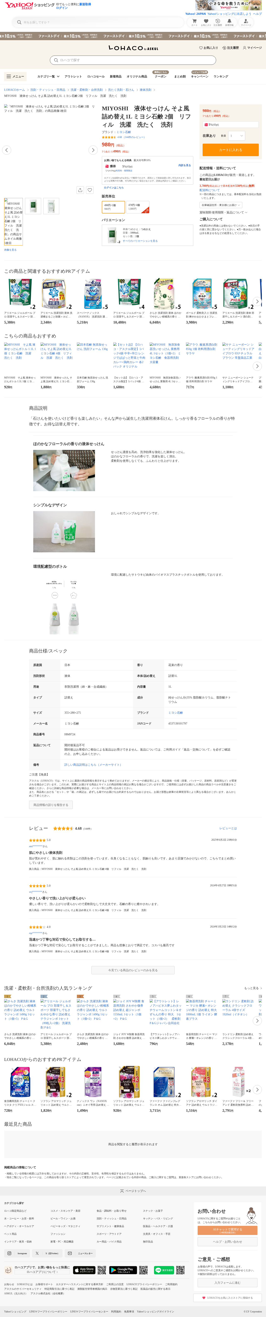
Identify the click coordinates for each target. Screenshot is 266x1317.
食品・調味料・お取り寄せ (112, 1211)
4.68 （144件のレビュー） (131, 137)
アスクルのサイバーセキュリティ (23, 1288)
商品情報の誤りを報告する (50, 805)
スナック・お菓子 (153, 1211)
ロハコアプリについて (41, 1271)
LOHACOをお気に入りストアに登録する (230, 1297)
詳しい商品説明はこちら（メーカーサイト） (93, 764)
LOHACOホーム (14, 89)
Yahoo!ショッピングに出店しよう (229, 13)
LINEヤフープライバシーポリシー (48, 1311)
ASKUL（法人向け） (16, 1293)
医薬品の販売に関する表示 (155, 1288)
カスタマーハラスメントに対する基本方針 (79, 1284)
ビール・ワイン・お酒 (62, 1218)
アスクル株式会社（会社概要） (48, 1293)
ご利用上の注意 (115, 1284)
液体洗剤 (145, 89)
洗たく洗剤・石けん (121, 89)
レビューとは (228, 828)
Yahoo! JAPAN (195, 13)
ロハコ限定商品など (15, 1211)
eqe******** (35, 933)
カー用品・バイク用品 (109, 1241)
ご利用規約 (171, 1284)
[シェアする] (80, 190)
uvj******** (35, 891)
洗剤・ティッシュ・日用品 (47, 89)
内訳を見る (185, 165)
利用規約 (116, 1311)
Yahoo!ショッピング (15, 1311)
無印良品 (148, 1241)
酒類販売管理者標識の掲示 (92, 1288)
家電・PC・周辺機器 (62, 1241)
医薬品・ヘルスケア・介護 (158, 1226)
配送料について (210, 190)
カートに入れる (230, 150)
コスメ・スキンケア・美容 (65, 1211)
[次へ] (93, 150)
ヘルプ (257, 13)
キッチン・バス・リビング (158, 1218)
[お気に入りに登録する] (90, 190)
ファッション (57, 1234)
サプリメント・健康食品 (110, 1226)
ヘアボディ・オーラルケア (19, 1226)
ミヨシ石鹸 (123, 132)
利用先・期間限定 (124, 170)
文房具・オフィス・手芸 (156, 1234)
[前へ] (6, 150)
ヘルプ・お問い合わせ (227, 1241)
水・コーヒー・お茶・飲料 (19, 1218)
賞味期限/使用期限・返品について (222, 212)
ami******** (36, 846)
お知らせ (9, 1284)
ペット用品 (10, 1234)
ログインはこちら (114, 187)
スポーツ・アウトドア (109, 1234)
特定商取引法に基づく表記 (59, 1288)
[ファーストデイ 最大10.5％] (133, 36)
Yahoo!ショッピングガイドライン (155, 1311)
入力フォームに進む (227, 1282)
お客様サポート (44, 1284)
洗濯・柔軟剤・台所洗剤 (87, 89)
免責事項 (129, 1311)
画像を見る (10, 249)
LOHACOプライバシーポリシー (144, 1284)
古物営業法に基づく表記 (124, 1288)
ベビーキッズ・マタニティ (65, 1226)
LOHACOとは (25, 1284)
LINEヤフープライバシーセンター (89, 1311)
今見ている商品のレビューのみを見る (133, 970)
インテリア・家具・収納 (18, 1241)
